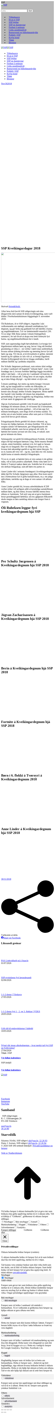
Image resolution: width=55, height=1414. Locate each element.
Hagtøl (22, 1224)
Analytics (21, 1227)
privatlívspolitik (20, 1272)
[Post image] (9, 958)
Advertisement (7, 1227)
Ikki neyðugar (22, 1222)
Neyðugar (8, 1222)
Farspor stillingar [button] (8, 1230)
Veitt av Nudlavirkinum (11, 1153)
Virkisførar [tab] (6, 1375)
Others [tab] (4, 1393)
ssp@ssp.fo (6, 1126)
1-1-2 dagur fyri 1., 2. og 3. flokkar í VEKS (20, 1011)
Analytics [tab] (5, 1403)
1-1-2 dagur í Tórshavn (11, 994)
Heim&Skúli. (14, 306)
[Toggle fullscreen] (8, 1409)
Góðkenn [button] (28, 1230)
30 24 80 (5, 1128)
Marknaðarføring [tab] (8, 1332)
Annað (34, 1222)
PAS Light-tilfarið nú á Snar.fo (14, 960)
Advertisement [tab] (7, 1398)
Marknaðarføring (8, 1224)
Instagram (5, 1101)
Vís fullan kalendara (11, 1058)
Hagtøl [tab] (4, 1353)
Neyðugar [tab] (5, 1275)
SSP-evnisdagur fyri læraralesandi (16, 977)
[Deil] (5, 1409)
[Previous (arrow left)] (2, 1412)
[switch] (3, 1300)
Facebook (5, 1099)
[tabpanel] (27, 1289)
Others (43, 1224)
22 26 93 (43, 1140)
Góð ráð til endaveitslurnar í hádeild (17, 1028)
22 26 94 (42, 1143)
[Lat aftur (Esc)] (2, 1409)
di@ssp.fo (32, 1143)
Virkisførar (33, 1224)
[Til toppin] (27, 1209)
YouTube (5, 1104)
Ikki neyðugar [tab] (7, 1297)
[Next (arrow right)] (5, 1412)
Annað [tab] (4, 1315)
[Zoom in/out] (11, 1409)
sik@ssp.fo (33, 1140)
